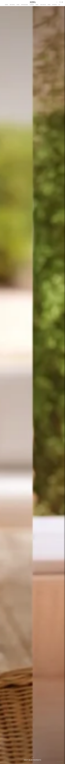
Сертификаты (54, 4)
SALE (59, 4)
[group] (32, 382)
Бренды (49, 4)
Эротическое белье (24, 4)
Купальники (32, 4)
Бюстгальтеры (12, 4)
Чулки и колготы (43, 4)
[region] (32, 382)
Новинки (6, 4)
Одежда (37, 4)
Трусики (18, 4)
